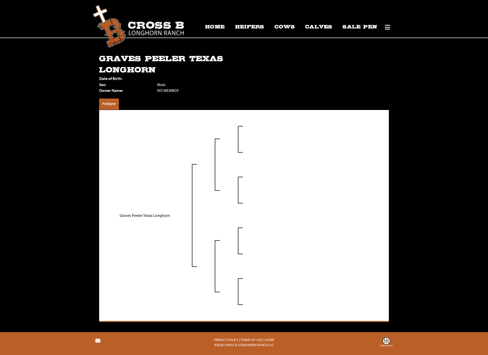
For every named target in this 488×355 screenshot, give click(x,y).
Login (269, 339)
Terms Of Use (251, 339)
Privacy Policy (226, 339)
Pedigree (109, 103)
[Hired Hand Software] (386, 342)
